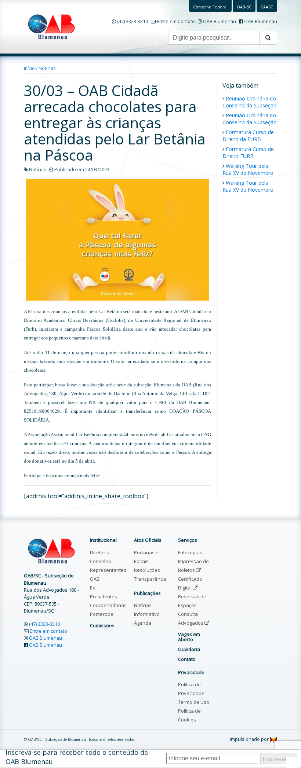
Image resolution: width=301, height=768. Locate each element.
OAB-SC (244, 7)
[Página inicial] (51, 26)
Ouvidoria (189, 649)
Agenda (142, 623)
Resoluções (147, 570)
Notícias (47, 68)
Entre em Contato (176, 21)
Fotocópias (190, 552)
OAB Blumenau (219, 21)
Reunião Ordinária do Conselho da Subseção (249, 102)
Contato (187, 659)
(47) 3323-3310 (132, 21)
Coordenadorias (108, 605)
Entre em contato (48, 631)
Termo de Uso (193, 702)
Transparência (150, 579)
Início (29, 68)
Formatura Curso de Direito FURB (248, 152)
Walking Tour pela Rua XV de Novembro (247, 169)
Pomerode (101, 614)
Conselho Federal (210, 7)
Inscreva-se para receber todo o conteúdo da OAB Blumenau (77, 757)
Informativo (147, 614)
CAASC (267, 7)
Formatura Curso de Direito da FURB (248, 136)
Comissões (102, 625)
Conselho (100, 561)
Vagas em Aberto (189, 637)
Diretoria (99, 552)
